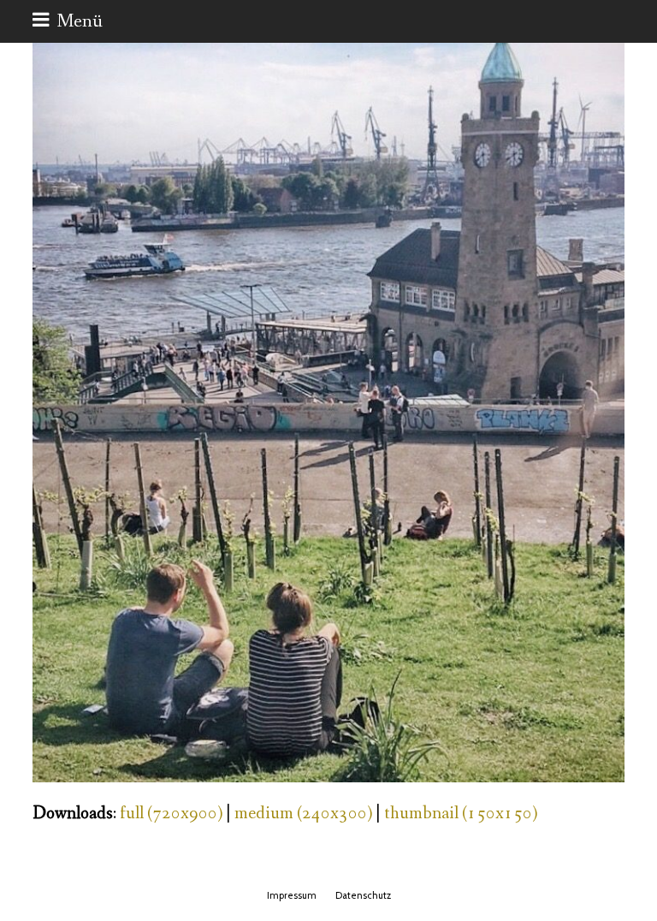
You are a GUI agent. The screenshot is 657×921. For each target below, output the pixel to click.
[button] (68, 21)
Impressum (292, 895)
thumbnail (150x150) (460, 813)
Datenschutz (363, 895)
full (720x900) (171, 813)
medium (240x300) (303, 813)
